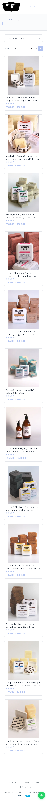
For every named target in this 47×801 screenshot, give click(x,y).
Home (4, 20)
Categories (13, 20)
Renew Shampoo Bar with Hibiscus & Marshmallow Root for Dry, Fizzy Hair (23, 275)
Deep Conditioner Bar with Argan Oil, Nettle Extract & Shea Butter (23, 684)
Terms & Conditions (32, 783)
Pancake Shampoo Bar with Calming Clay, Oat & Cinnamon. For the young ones (22, 333)
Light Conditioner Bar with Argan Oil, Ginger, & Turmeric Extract (23, 742)
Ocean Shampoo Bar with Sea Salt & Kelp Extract (21, 391)
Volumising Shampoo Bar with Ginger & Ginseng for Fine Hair (21, 99)
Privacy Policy (25, 787)
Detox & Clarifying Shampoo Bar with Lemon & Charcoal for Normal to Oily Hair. (22, 509)
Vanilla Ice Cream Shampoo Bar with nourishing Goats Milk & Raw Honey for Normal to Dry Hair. (23, 158)
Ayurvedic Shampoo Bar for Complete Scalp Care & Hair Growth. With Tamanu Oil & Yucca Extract (20, 626)
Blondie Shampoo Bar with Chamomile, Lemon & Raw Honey (23, 567)
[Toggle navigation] (41, 6)
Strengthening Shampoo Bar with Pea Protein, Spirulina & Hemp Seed (21, 216)
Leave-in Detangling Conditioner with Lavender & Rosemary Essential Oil (23, 450)
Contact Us (12, 783)
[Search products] (31, 7)
